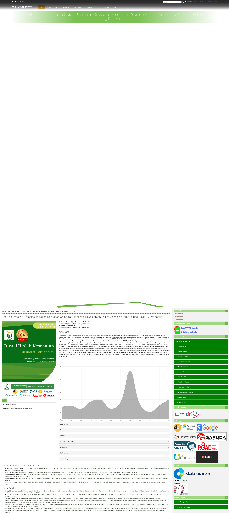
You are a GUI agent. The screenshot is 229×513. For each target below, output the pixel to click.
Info (99, 7)
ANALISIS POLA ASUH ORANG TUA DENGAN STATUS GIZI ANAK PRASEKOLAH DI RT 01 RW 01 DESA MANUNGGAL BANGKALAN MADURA (66, 478)
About (49, 7)
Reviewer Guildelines (183, 372)
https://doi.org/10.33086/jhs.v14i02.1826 (19, 408)
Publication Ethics (182, 377)
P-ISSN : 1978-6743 (183, 502)
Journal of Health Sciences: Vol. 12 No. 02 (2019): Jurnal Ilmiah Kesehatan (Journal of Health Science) (105, 472)
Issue (57, 7)
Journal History (181, 402)
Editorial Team (181, 346)
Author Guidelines (182, 367)
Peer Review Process (184, 362)
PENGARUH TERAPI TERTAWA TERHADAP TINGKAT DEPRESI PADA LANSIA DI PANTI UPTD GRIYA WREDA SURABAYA (64, 508)
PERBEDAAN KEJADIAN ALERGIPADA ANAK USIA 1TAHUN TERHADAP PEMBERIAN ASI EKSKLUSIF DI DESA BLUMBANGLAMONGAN (66, 482)
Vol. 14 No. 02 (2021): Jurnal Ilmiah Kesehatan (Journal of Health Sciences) (42, 311)
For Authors (89, 7)
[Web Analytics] (176, 481)
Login (215, 1)
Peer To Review (182, 351)
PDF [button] (4, 400)
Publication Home (191, 1)
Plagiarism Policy (182, 397)
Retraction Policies (183, 382)
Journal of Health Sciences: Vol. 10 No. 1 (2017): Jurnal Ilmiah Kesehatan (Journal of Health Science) (134, 508)
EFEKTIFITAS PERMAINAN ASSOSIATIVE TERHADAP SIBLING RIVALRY (50, 472)
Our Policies (78, 7)
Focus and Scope (182, 357)
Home (41, 7)
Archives (11, 311)
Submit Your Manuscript (184, 341)
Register (208, 1)
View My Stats (183, 481)
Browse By (66, 7)
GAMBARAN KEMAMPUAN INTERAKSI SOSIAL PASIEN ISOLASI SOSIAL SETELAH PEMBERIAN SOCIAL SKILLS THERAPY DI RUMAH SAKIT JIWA (68, 495)
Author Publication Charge (185, 392)
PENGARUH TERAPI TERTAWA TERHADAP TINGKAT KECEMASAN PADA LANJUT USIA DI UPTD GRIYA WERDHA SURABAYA (67, 510)
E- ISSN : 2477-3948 (183, 507)
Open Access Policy (183, 387)
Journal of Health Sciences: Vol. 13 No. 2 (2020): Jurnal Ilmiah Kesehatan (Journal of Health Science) (129, 498)
